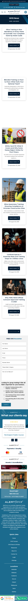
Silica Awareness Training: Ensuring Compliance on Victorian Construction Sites (14, 206)
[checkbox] (1, 387)
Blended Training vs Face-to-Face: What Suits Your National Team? (14, 82)
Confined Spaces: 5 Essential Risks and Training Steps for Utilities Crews (14, 256)
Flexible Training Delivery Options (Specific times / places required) (14, 391)
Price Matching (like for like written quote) (15, 399)
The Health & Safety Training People (14, 13)
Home (10, 21)
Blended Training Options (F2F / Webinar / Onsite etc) (14, 388)
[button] (14, 331)
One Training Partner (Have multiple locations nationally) (15, 395)
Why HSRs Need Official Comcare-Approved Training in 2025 (14, 300)
